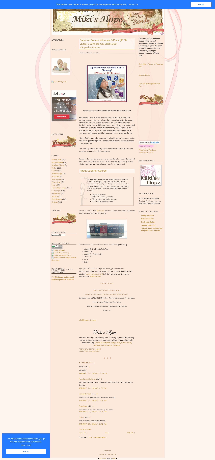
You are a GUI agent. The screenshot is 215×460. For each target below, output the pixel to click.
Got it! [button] (26, 452)
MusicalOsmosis (85, 394)
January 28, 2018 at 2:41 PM (92, 424)
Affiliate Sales (57, 159)
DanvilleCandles (147, 219)
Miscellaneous (57, 199)
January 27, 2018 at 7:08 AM (92, 412)
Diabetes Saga (57, 174)
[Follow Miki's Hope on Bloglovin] (149, 144)
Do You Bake (56, 179)
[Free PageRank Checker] (57, 248)
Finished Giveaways (59, 188)
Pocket (114, 458)
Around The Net (57, 162)
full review (100, 211)
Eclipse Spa (56, 182)
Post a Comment (85, 429)
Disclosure (55, 176)
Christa (81, 417)
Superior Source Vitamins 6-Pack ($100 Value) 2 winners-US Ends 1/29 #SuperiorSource (103, 44)
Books (54, 168)
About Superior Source (93, 170)
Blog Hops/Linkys (58, 165)
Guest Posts (56, 193)
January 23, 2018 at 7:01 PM (92, 401)
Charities (55, 171)
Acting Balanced (147, 215)
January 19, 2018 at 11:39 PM (93, 373)
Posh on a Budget (148, 222)
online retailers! (95, 277)
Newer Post (83, 433)
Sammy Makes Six (148, 225)
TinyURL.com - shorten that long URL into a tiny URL (151, 230)
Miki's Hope (93, 11)
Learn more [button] (26, 445)
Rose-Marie (83, 406)
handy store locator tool (94, 274)
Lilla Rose (55, 196)
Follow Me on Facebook (147, 150)
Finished (55, 185)
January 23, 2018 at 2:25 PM (92, 388)
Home (107, 433)
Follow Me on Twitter (146, 152)
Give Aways (56, 191)
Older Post (131, 433)
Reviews (55, 202)
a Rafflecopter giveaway (87, 320)
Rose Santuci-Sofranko (87, 379)
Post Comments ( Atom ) (98, 437)
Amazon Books (144, 75)
